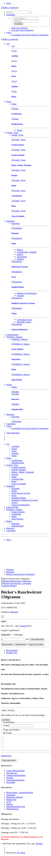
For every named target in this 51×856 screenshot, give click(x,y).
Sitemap (9, 804)
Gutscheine (11, 424)
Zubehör (15, 453)
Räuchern (10, 414)
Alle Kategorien (12, 433)
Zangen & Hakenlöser (21, 505)
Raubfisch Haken (19, 498)
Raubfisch (10, 221)
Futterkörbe (16, 514)
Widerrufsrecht (12, 809)
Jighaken (20, 296)
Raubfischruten (18, 463)
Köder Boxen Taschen (21, 493)
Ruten (8, 101)
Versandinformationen (15, 780)
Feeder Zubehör (18, 512)
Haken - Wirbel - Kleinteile (23, 472)
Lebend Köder (12, 335)
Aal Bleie (15, 446)
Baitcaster (16, 523)
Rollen (9, 385)
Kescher (15, 474)
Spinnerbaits (22, 257)
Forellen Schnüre (19, 467)
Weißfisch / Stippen (14, 337)
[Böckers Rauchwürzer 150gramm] (16, 581)
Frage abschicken (9, 760)
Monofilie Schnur (24, 322)
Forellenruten (17, 460)
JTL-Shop (21, 853)
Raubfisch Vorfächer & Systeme (25, 500)
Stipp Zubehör (17, 519)
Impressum (10, 795)
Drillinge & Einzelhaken (27, 293)
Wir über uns (11, 773)
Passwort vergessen (20, 28)
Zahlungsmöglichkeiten (16, 775)
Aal (7, 44)
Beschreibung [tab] (12, 650)
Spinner (20, 254)
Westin (19, 130)
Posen (14, 451)
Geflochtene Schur (24, 320)
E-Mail (6, 725)
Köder (14, 456)
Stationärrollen (18, 526)
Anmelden (18, 24)
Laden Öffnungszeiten (15, 771)
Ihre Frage (7, 733)
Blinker (20, 250)
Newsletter (10, 782)
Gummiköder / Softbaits (26, 252)
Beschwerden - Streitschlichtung (19, 792)
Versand (23, 626)
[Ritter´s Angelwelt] (9, 7)
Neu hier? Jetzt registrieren (22, 30)
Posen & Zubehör (19, 484)
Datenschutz (6, 756)
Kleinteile (15, 488)
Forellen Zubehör (19, 470)
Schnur (14, 502)
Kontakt (9, 778)
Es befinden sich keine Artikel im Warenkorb (30, 35)
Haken (14, 449)
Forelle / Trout (12, 133)
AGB (8, 802)
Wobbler (20, 259)
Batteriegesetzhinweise (15, 806)
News (8, 3)
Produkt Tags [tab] (11, 653)
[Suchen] (31, 12)
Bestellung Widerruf (14, 797)
